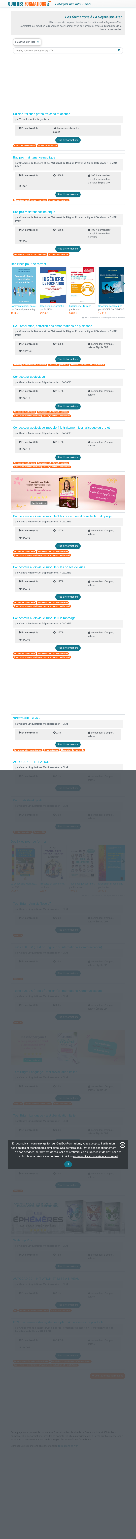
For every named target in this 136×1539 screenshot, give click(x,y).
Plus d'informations (68, 140)
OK (68, 1164)
